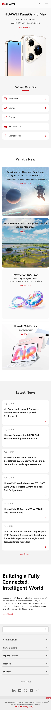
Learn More (24, 183)
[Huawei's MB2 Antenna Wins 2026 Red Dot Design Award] (25, 510)
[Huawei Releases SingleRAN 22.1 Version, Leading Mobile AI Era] (25, 436)
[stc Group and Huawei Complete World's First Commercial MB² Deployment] (25, 412)
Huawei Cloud (25, 682)
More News (24, 554)
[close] (47, 702)
